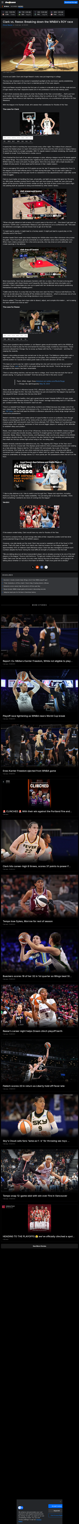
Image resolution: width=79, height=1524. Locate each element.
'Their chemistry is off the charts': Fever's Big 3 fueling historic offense (26, 583)
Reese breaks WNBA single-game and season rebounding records (25, 589)
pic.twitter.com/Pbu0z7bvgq (54, 381)
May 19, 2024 (45, 384)
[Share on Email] (46, 567)
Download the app (71, 2)
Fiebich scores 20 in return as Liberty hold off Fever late (34, 1086)
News (20, 6)
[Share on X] (32, 567)
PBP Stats (9, 411)
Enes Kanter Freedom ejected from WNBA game (29, 770)
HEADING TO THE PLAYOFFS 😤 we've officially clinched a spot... (39, 1236)
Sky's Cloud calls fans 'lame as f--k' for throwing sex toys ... (36, 1140)
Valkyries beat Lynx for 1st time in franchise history (20, 592)
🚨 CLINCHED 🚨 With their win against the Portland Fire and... (37, 811)
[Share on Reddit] (37, 567)
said (16, 366)
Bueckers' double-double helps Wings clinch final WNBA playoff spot (25, 580)
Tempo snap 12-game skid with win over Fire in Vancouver (35, 1195)
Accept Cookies (57, 1506)
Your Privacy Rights (57, 1515)
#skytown (39, 381)
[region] (39, 1511)
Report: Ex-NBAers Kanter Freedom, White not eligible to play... (38, 661)
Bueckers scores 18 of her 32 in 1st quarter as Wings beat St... (37, 976)
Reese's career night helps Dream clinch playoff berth (32, 1031)
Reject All (57, 1510)
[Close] (60, 1501)
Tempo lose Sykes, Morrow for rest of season (28, 921)
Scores (14, 6)
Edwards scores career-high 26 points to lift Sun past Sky (22, 586)
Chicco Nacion (8, 25)
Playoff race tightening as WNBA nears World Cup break (34, 716)
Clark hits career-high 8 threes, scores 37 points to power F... (37, 866)
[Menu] (2, 2)
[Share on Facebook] (41, 567)
